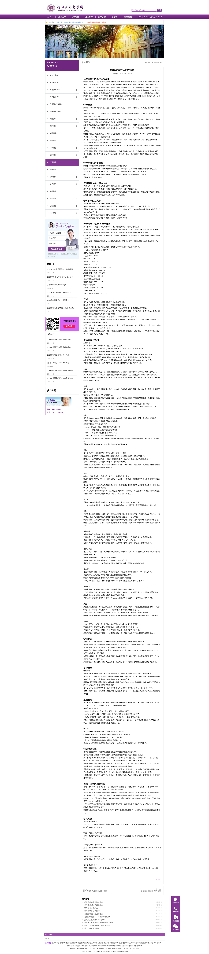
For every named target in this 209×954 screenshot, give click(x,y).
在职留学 (53, 140)
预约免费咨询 (57, 249)
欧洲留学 (53, 162)
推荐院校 (128, 17)
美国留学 (53, 126)
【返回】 (158, 879)
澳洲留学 (62, 17)
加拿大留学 (54, 75)
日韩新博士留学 (56, 111)
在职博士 (48, 938)
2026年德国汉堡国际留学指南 (58, 355)
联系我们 (115, 17)
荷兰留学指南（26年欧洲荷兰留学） (97, 917)
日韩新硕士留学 (56, 104)
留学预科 (53, 177)
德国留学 (53, 169)
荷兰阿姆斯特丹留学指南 (93, 905)
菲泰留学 (53, 148)
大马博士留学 (55, 90)
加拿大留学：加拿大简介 (56, 285)
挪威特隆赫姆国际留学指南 (151, 891)
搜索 (159, 10)
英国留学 (53, 133)
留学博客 (53, 184)
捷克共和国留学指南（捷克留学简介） (98, 925)
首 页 (49, 17)
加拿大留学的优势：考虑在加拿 (59, 292)
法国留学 (53, 155)
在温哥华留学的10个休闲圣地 (58, 300)
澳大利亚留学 (55, 82)
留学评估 (102, 17)
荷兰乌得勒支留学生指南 (93, 902)
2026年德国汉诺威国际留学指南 (59, 347)
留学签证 (53, 191)
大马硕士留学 (55, 97)
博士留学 (53, 198)
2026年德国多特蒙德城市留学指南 (60, 378)
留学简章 (75, 17)
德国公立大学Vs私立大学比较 (58, 363)
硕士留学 (89, 17)
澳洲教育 (53, 119)
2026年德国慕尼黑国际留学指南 (59, 339)
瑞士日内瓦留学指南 (92, 928)
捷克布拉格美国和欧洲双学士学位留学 (98, 923)
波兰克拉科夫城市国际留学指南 (95, 891)
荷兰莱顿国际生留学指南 (93, 914)
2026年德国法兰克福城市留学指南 (60, 370)
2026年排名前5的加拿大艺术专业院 (60, 308)
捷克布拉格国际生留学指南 (94, 920)
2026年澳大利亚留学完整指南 (106, 22)
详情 (161, 62)
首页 (148, 62)
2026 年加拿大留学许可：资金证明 (60, 277)
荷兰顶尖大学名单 (91, 908)
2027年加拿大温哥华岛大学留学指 (60, 269)
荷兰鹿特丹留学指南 (92, 911)
